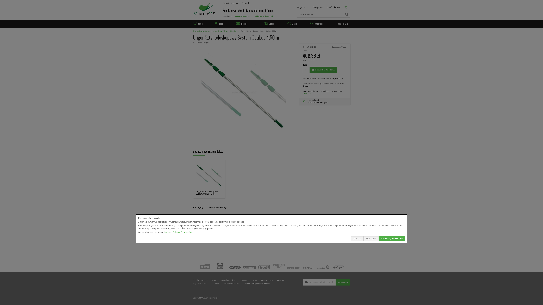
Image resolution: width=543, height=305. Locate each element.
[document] (271, 228)
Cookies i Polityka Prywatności (178, 232)
